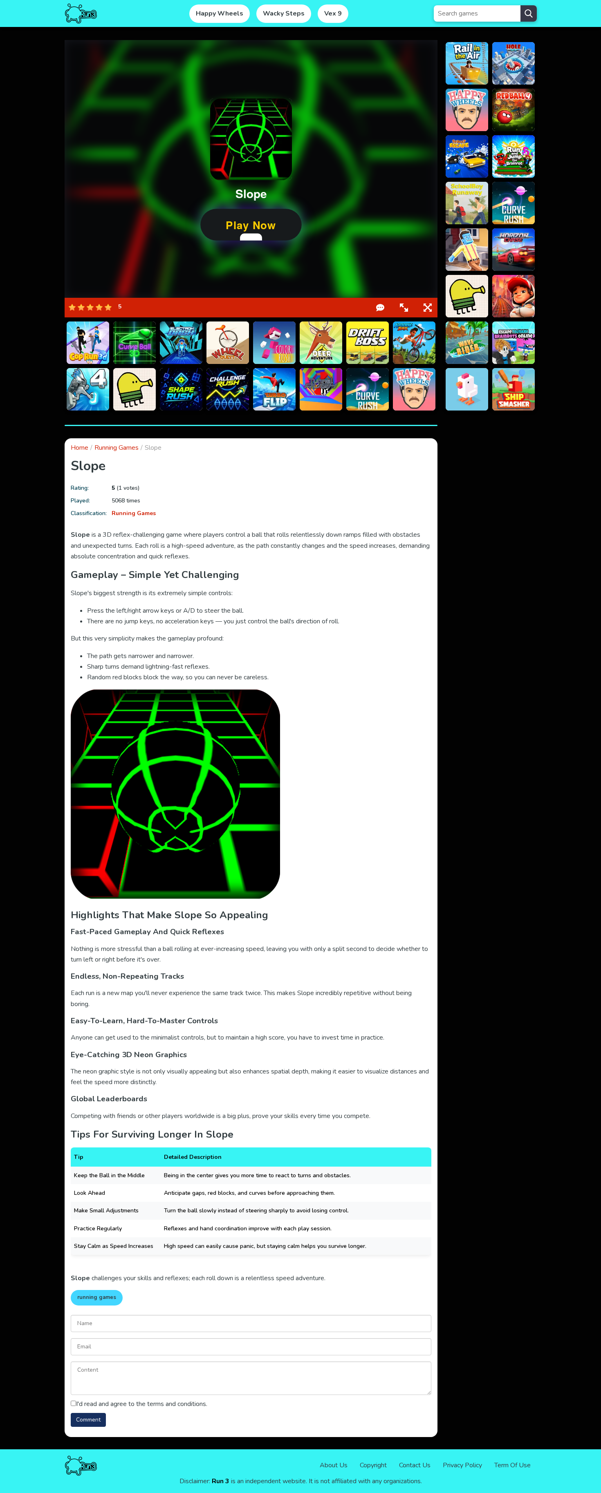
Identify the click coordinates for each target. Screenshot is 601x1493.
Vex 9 (333, 13)
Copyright (373, 1465)
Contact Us (415, 1465)
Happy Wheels (219, 13)
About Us (334, 1465)
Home (79, 447)
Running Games (116, 447)
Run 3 (220, 1481)
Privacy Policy (462, 1465)
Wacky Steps (284, 13)
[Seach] (528, 13)
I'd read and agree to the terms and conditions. (141, 1403)
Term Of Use (512, 1465)
